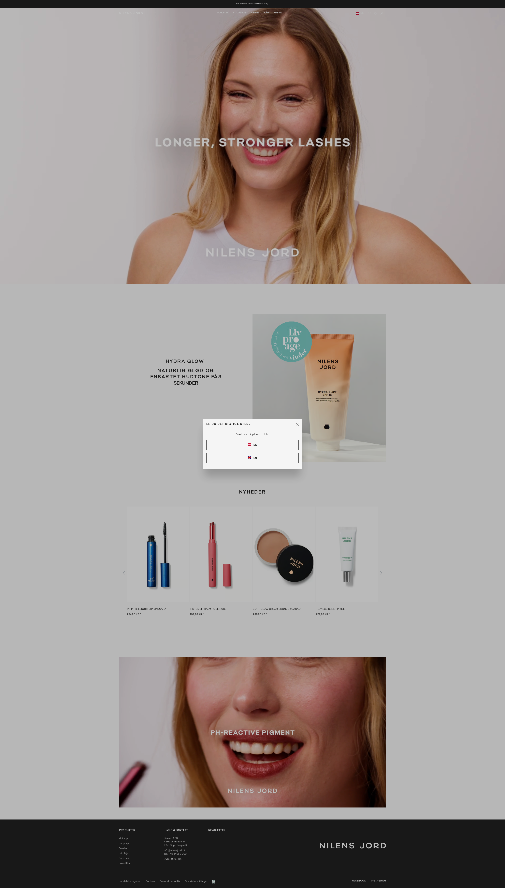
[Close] (297, 424)
